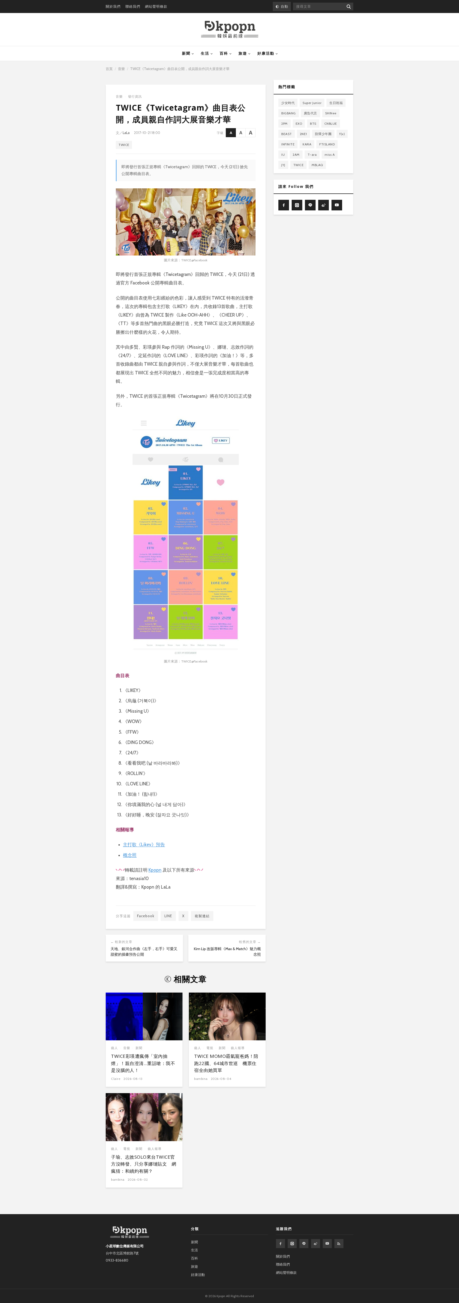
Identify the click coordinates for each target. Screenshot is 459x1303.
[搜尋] (348, 6)
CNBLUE (330, 123)
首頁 (109, 69)
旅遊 (243, 53)
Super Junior (312, 103)
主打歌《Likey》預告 (144, 844)
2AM (296, 155)
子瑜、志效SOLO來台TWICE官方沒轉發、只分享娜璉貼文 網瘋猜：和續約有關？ (143, 1164)
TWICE (123, 145)
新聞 (186, 53)
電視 (209, 1048)
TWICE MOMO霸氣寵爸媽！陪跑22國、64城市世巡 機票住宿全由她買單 (226, 1063)
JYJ (283, 165)
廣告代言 (310, 113)
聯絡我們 (132, 6)
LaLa (126, 133)
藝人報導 (238, 1048)
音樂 (121, 69)
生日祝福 (336, 103)
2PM (284, 123)
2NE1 (303, 134)
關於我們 (113, 6)
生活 (205, 53)
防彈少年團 (323, 134)
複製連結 (202, 916)
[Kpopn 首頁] (229, 29)
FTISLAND (327, 144)
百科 (224, 53)
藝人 (114, 1048)
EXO (299, 123)
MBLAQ (317, 165)
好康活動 (265, 53)
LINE (168, 916)
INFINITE (288, 144)
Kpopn (155, 870)
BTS (313, 123)
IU (283, 155)
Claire (115, 1079)
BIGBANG (288, 113)
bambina (201, 1079)
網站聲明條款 (156, 6)
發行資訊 (135, 96)
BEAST (286, 134)
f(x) (342, 134)
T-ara (312, 155)
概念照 (130, 855)
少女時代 (288, 103)
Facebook (145, 916)
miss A (330, 155)
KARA (307, 144)
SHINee (331, 113)
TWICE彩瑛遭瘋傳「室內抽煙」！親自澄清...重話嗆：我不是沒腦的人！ (143, 1063)
